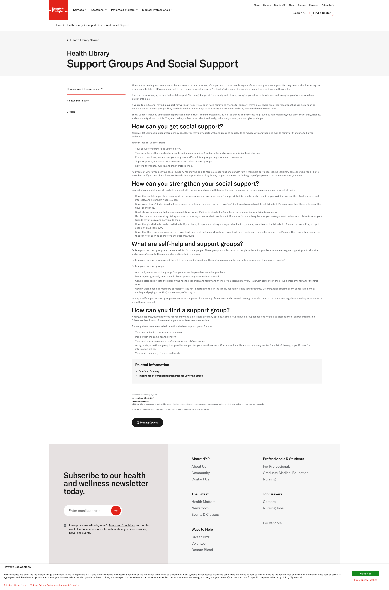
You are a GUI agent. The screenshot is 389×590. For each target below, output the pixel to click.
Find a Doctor (322, 13)
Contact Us (200, 479)
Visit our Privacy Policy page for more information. (55, 585)
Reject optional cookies (365, 580)
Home (58, 25)
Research (313, 5)
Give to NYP (280, 5)
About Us (198, 466)
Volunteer (199, 543)
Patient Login (328, 5)
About (257, 5)
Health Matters (203, 501)
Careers (266, 5)
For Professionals (277, 466)
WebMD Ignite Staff (146, 398)
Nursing (269, 479)
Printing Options (149, 422)
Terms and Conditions (122, 525)
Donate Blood (202, 549)
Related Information (78, 100)
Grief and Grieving (149, 371)
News (291, 5)
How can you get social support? (84, 89)
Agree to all (365, 573)
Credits (71, 111)
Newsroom (200, 508)
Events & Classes (205, 514)
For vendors (272, 523)
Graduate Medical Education (285, 472)
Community (200, 472)
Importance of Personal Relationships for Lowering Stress (171, 375)
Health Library (74, 25)
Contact (302, 5)
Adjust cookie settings (15, 585)
